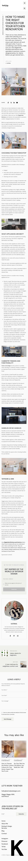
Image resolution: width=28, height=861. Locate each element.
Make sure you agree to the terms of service (13, 584)
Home (3, 821)
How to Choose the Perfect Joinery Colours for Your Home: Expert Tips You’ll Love (8, 767)
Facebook (5, 844)
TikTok (4, 847)
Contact (4, 833)
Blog (3, 831)
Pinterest (4, 841)
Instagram (5, 838)
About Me (5, 824)
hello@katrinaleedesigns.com (11, 791)
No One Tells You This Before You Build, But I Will (19, 765)
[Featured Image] (8, 749)
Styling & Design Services (7, 827)
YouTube (4, 849)
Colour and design (6, 365)
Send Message (7, 719)
